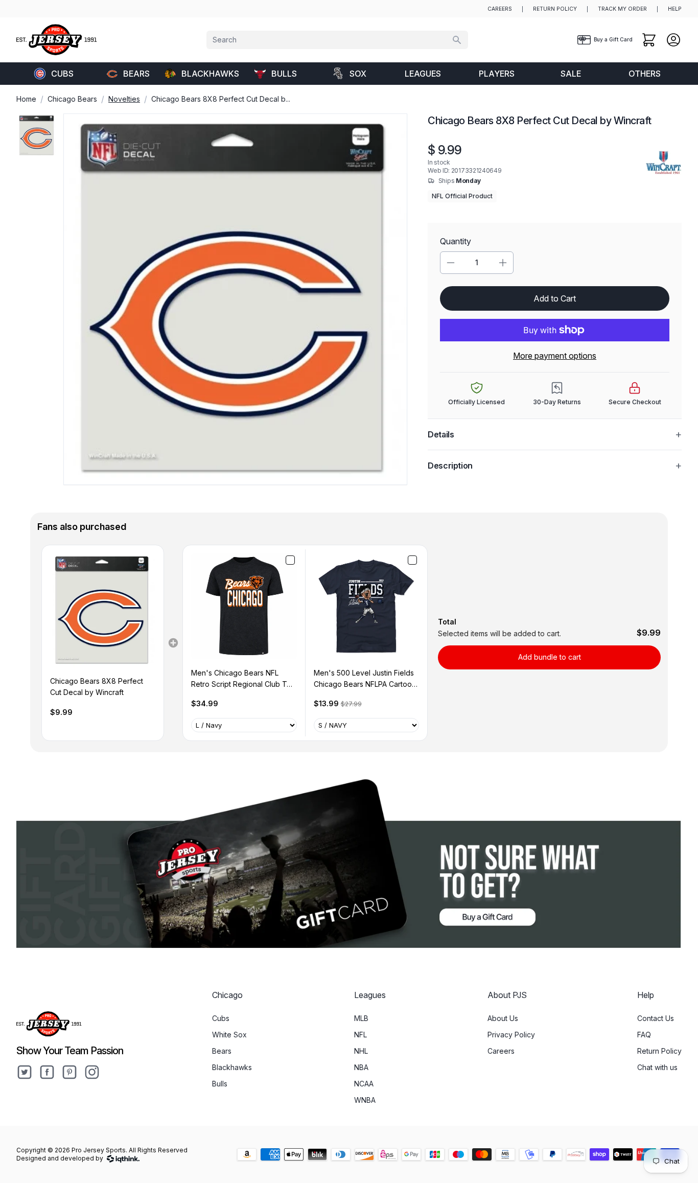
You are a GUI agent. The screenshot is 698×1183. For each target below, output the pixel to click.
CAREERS (499, 9)
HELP (675, 9)
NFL (360, 1034)
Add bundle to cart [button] (549, 657)
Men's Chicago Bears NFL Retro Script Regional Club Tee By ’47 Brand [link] (243, 679)
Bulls (284, 73)
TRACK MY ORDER (622, 9)
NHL (361, 1051)
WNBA (365, 1100)
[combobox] (337, 40)
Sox (358, 73)
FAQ (644, 1034)
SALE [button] (571, 73)
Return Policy (659, 1051)
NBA (361, 1067)
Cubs (62, 73)
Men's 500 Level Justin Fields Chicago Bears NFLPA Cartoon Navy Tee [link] (365, 679)
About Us (502, 1018)
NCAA (364, 1083)
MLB (361, 1018)
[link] (102, 610)
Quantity (455, 241)
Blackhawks (209, 73)
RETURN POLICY (555, 9)
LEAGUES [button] (423, 73)
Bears (136, 73)
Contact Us (655, 1018)
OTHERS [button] (645, 73)
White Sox (229, 1034)
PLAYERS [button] (497, 73)
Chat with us (657, 1067)
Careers (501, 1051)
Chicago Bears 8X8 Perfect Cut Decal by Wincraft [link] (96, 687)
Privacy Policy (511, 1034)
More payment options (554, 356)
